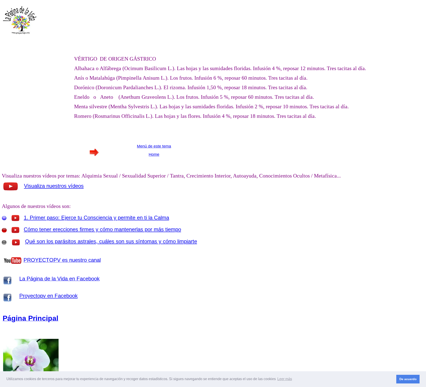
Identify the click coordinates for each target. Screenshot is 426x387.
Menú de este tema (154, 146)
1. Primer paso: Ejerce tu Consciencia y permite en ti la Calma (96, 218)
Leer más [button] (284, 379)
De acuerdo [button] (408, 379)
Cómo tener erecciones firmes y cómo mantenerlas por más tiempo (102, 229)
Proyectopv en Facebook (48, 296)
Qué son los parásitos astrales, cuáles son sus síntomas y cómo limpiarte (111, 241)
